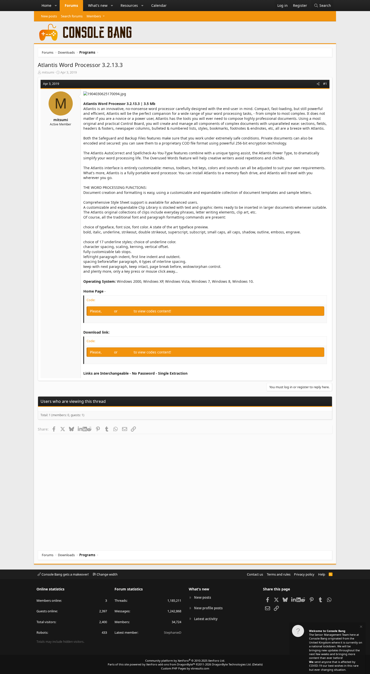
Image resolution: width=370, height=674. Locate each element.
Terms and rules (278, 574)
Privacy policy (304, 574)
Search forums (72, 16)
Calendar (159, 5)
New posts (49, 16)
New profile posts (208, 608)
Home (46, 5)
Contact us (255, 574)
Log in (108, 311)
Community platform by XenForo (185, 660)
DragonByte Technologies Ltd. (231, 664)
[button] (56, 5)
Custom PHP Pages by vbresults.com (185, 668)
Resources (129, 5)
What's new (97, 5)
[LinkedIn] (80, 429)
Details (257, 664)
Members (94, 16)
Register (126, 311)
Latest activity (205, 619)
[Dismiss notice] (361, 627)
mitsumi (48, 72)
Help (321, 574)
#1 (325, 84)
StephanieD (172, 632)
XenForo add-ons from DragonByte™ (170, 664)
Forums (71, 5)
